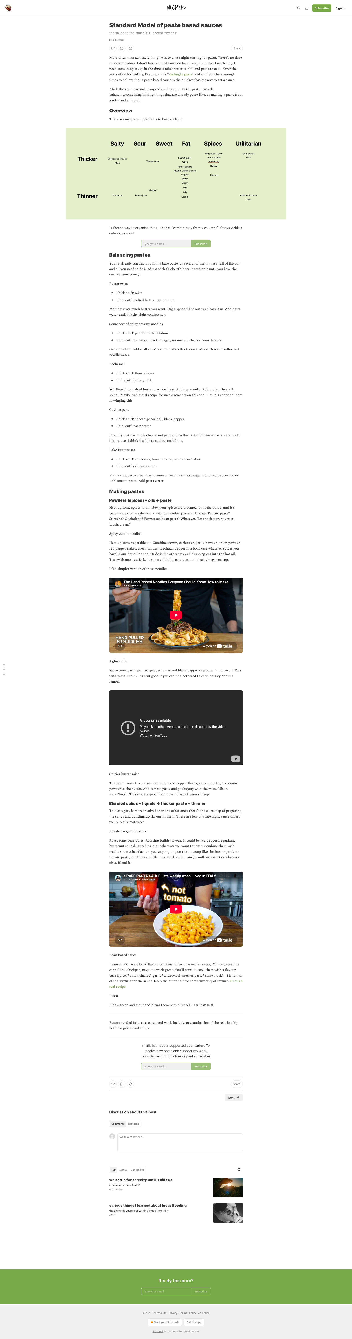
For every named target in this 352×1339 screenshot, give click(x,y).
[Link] (104, 111)
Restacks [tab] (133, 1123)
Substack (157, 1331)
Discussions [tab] (137, 1169)
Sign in (340, 8)
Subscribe (322, 8)
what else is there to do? (124, 1185)
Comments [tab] (117, 1123)
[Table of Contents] (4, 669)
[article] (176, 1187)
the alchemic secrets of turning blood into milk (138, 1210)
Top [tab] (113, 1169)
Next (231, 1097)
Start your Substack (166, 1322)
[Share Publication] (307, 8)
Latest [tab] (123, 1169)
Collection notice (199, 1313)
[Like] (113, 48)
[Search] (298, 8)
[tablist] (125, 1123)
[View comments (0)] (121, 48)
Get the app (194, 1322)
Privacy (173, 1313)
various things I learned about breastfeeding (148, 1205)
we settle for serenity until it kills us (140, 1180)
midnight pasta (180, 74)
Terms (183, 1313)
